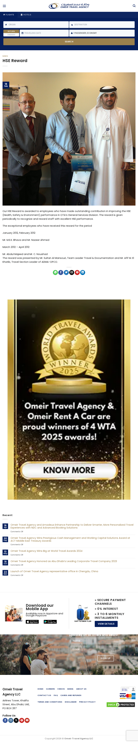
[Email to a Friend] (71, 272)
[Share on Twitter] (66, 272)
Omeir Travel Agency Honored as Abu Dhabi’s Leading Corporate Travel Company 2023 (64, 561)
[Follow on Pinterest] (21, 720)
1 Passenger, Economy (85, 33)
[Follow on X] (16, 720)
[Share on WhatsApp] (55, 272)
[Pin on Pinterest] (77, 272)
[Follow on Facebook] (5, 720)
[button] (4, 6)
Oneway (11, 34)
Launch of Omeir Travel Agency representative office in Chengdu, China (54, 571)
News (5, 56)
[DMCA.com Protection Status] (120, 705)
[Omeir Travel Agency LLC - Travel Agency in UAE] (69, 6)
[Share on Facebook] (60, 272)
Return (11, 31)
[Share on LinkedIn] (82, 272)
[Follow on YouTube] (27, 720)
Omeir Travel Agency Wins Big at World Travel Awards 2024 (46, 551)
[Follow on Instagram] (10, 720)
